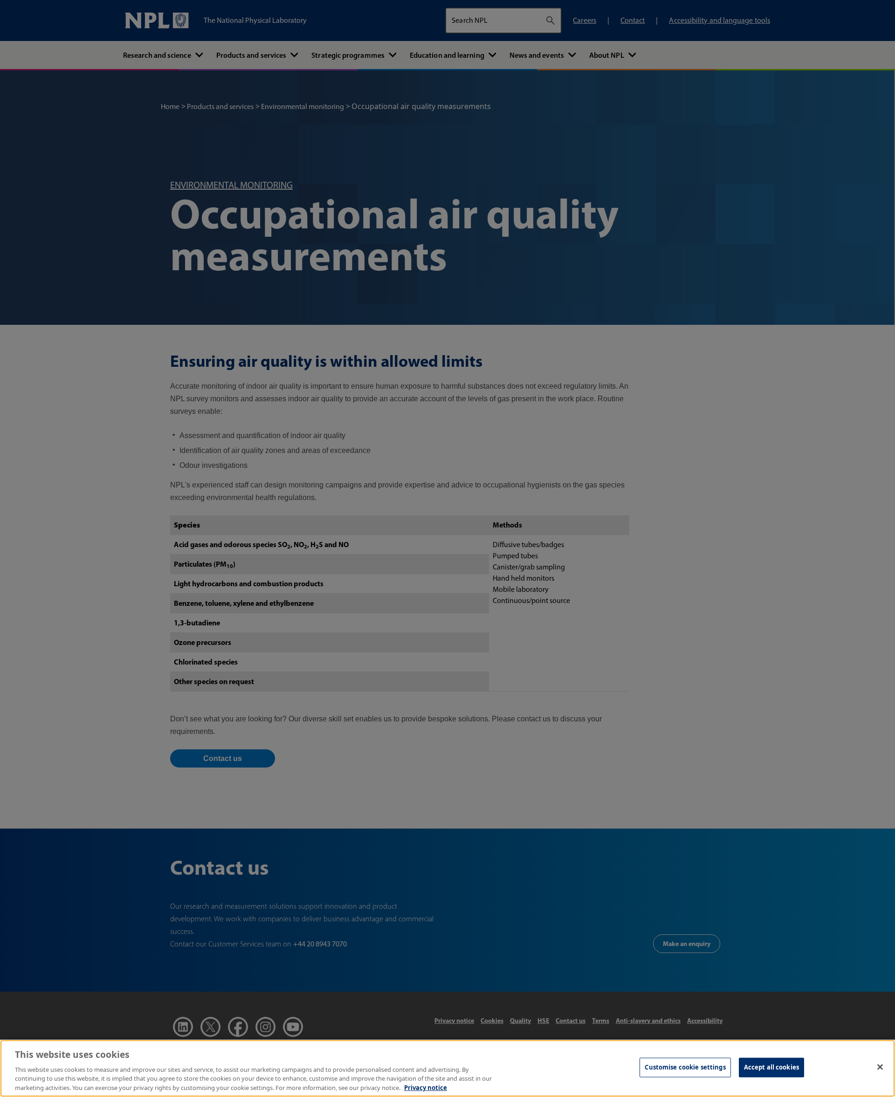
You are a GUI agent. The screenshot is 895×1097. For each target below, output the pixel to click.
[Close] (880, 1067)
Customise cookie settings (685, 1067)
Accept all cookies (771, 1067)
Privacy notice (425, 1087)
